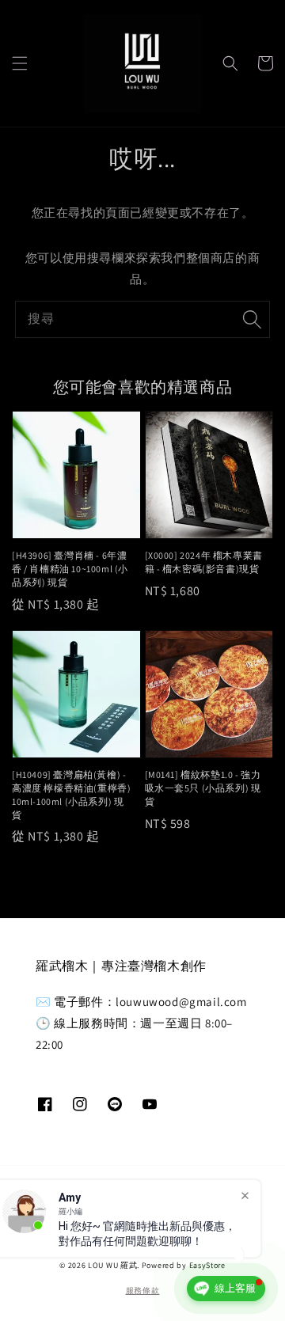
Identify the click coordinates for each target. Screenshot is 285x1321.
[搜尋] (251, 319)
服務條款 (143, 1290)
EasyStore (207, 1265)
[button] (19, 63)
